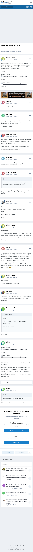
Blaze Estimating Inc (11, 481)
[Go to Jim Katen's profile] (3, 115)
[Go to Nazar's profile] (3, 469)
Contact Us (18, 546)
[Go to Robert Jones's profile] (3, 59)
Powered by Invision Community (16, 549)
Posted (11, 59)
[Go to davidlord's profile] (3, 158)
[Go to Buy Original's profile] (3, 500)
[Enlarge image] (10, 267)
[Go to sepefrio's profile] (3, 102)
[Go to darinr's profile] (3, 389)
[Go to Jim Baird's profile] (3, 292)
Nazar (7, 472)
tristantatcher (9, 488)
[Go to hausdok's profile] (3, 202)
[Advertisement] (16, 26)
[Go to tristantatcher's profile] (3, 485)
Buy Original (9, 504)
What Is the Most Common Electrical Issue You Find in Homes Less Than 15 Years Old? (16, 477)
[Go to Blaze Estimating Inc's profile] (3, 476)
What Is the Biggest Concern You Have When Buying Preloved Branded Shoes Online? (16, 501)
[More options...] (30, 59)
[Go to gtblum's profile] (3, 343)
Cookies (25, 546)
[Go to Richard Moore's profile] (3, 135)
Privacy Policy (9, 546)
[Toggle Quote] (4, 179)
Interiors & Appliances (15, 51)
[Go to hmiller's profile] (3, 248)
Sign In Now (16, 442)
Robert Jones (6, 50)
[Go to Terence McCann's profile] (3, 309)
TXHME (8, 495)
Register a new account (16, 430)
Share (8, 452)
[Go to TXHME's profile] (3, 493)
